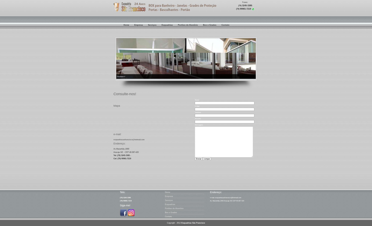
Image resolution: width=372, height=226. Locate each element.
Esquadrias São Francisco (193, 223)
